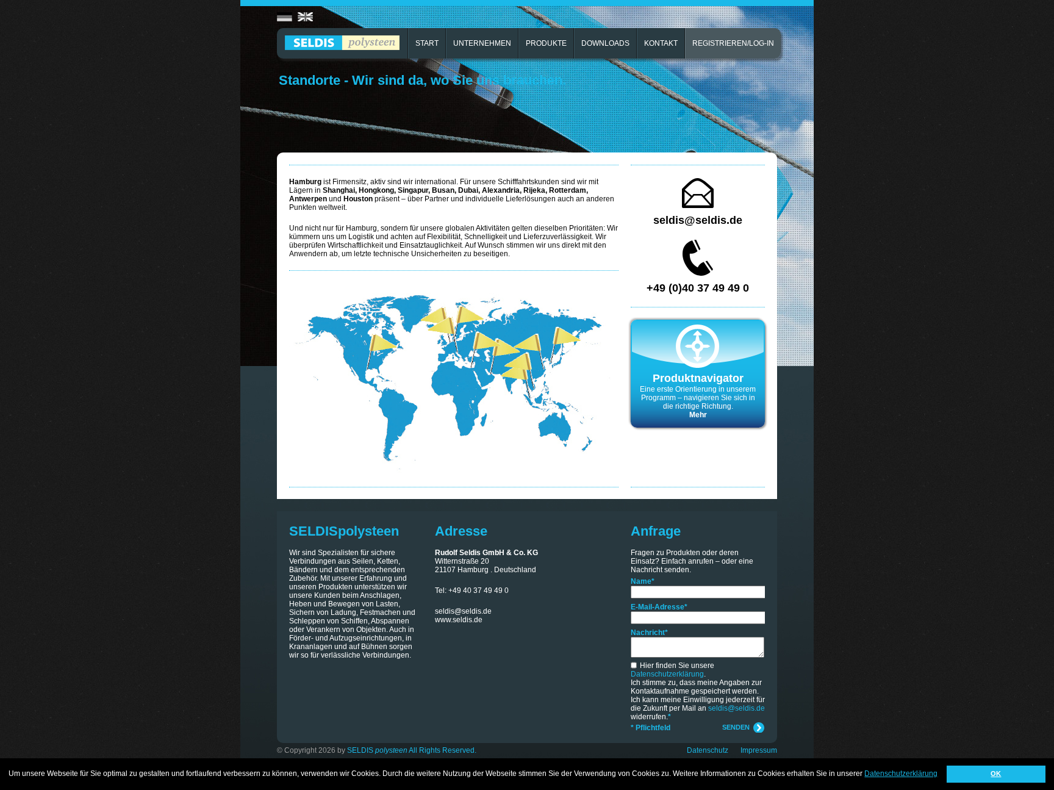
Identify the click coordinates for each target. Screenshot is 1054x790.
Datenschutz (707, 750)
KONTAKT (661, 43)
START (427, 43)
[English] (305, 17)
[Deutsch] (284, 17)
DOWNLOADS (605, 43)
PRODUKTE (546, 43)
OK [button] (996, 773)
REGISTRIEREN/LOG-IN (733, 43)
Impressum (758, 750)
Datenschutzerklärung (667, 674)
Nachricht (649, 632)
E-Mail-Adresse (659, 607)
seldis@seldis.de (697, 220)
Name (642, 581)
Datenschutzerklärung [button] (900, 773)
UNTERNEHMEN (482, 43)
